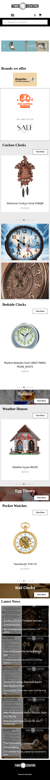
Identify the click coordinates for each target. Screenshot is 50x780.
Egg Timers (25, 491)
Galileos (25, 394)
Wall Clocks (25, 587)
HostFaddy (28, 774)
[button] (12, 15)
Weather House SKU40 (25, 467)
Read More (12, 249)
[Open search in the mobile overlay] (25, 22)
